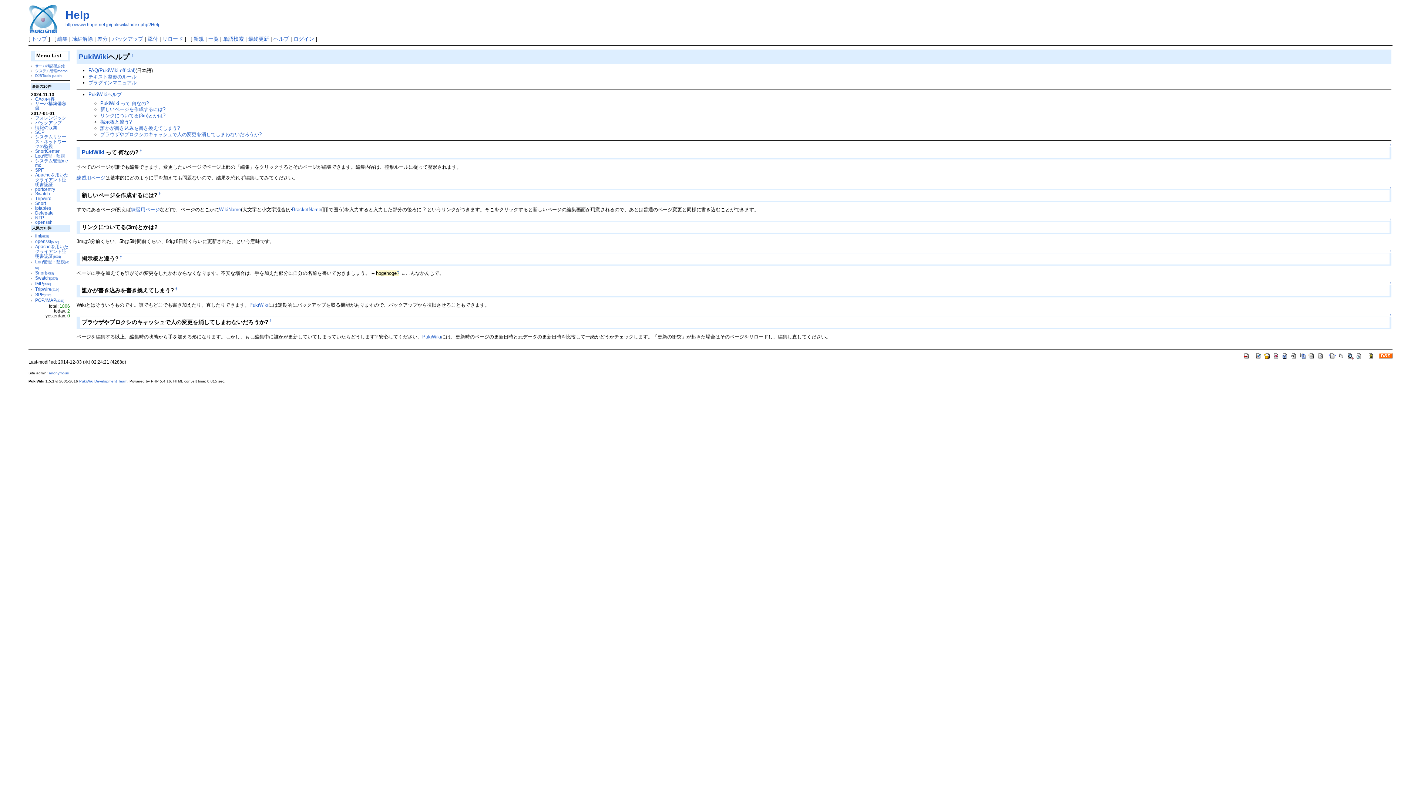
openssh (44, 222)
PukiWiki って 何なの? (124, 103)
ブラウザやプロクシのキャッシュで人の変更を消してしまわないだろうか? (181, 134)
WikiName (230, 209)
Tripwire (43, 198)
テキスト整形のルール (112, 77)
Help (77, 15)
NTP (39, 217)
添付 (153, 39)
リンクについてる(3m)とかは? (132, 115)
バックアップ (127, 39)
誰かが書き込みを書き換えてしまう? (140, 128)
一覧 (213, 39)
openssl (47, 241)
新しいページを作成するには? (132, 109)
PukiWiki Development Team (103, 381)
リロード (172, 39)
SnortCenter (47, 151)
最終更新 (258, 39)
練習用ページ (91, 178)
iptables (43, 208)
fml (42, 235)
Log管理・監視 (50, 156)
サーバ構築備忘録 (50, 66)
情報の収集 (46, 127)
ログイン (303, 39)
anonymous (59, 373)
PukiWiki (93, 57)
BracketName (306, 209)
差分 (102, 39)
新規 (199, 39)
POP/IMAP (49, 300)
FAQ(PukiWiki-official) (111, 70)
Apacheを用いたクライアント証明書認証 (51, 179)
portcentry (45, 189)
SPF (39, 170)
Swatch (42, 193)
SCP (39, 132)
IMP (43, 283)
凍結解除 (82, 39)
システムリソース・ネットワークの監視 (50, 141)
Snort (40, 203)
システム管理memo (51, 71)
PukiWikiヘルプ (105, 94)
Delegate (44, 212)
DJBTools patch (48, 76)
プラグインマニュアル (112, 82)
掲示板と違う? (116, 122)
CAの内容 (45, 99)
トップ (39, 39)
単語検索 (233, 39)
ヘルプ (281, 39)
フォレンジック (50, 117)
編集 (62, 39)
